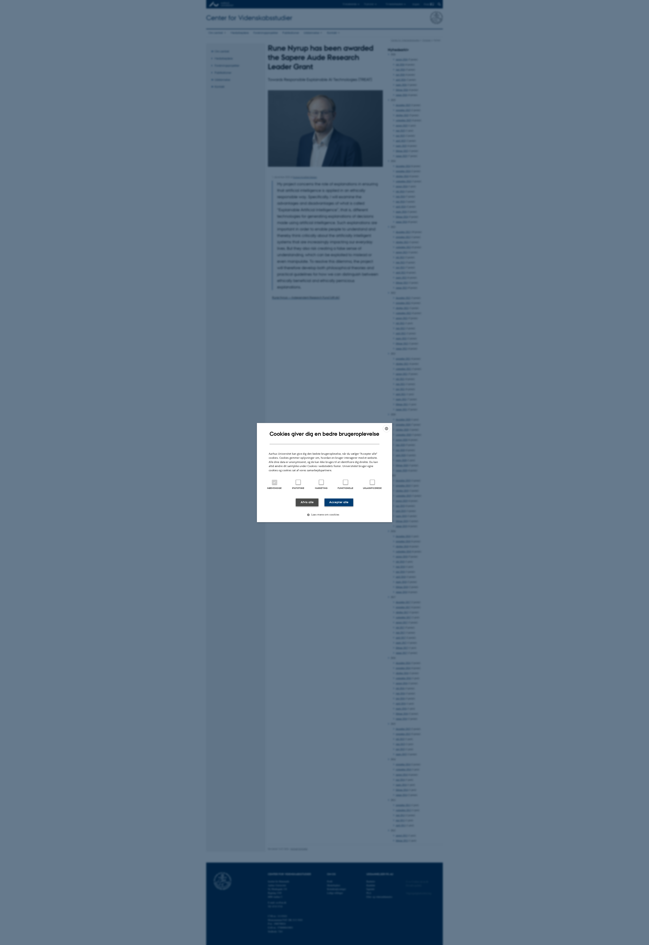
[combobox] (386, 428)
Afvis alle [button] (307, 502)
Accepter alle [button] (338, 502)
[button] (324, 515)
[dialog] (324, 472)
